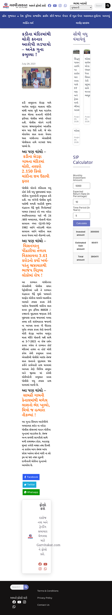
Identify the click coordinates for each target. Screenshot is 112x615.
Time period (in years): (81, 208)
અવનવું (106, 16)
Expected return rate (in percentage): (81, 193)
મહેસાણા (78, 131)
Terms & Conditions (47, 590)
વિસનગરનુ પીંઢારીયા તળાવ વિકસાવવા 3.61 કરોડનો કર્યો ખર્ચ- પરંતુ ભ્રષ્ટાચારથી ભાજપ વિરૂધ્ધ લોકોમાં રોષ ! (35, 261)
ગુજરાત (12, 16)
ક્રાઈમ (45, 16)
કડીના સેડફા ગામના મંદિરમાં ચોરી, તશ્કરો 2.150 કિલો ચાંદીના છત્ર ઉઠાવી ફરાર (35, 169)
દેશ (22, 16)
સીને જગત (55, 16)
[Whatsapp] (65, 5)
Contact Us (43, 604)
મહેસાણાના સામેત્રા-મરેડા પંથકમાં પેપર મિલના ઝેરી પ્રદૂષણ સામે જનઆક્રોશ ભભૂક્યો (90, 77)
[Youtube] (54, 5)
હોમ (4, 16)
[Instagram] (60, 5)
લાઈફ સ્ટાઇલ (82, 23)
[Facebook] (49, 5)
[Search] (108, 5)
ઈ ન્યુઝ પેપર (75, 16)
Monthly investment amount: (79, 177)
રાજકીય (37, 16)
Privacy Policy (44, 597)
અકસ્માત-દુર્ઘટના (92, 16)
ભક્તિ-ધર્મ (28, 23)
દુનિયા (28, 16)
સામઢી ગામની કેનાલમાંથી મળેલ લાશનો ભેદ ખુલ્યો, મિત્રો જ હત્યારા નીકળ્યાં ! (36, 405)
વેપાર (65, 16)
